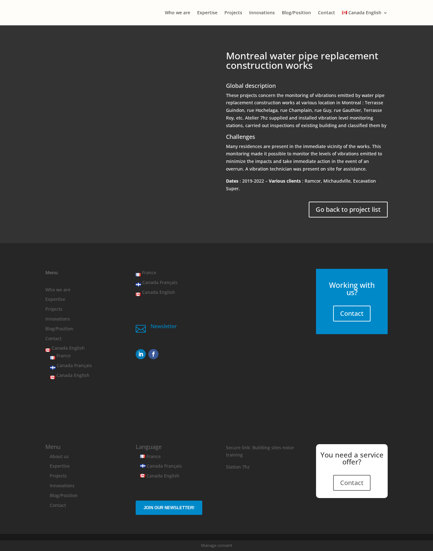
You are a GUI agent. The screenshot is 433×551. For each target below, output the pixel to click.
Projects (233, 13)
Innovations (262, 13)
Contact (326, 13)
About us (59, 456)
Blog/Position (296, 13)
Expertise (207, 13)
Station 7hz (238, 467)
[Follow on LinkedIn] (141, 354)
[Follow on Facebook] (153, 354)
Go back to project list (348, 209)
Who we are (177, 13)
